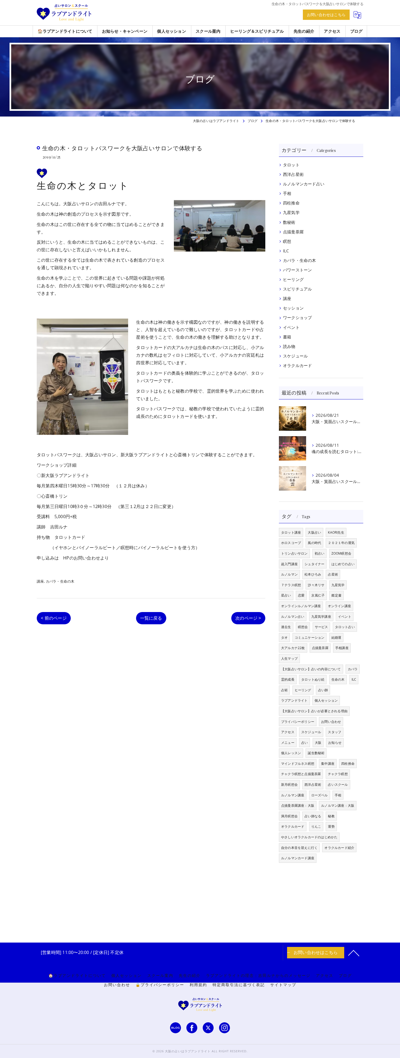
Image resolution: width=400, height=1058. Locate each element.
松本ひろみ (312, 574)
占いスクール (338, 784)
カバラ (353, 669)
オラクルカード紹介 (339, 847)
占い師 (323, 690)
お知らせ (334, 742)
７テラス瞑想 (291, 585)
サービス (321, 627)
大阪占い (314, 532)
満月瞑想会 (289, 816)
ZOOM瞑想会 (341, 553)
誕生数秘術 (316, 753)
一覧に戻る (151, 618)
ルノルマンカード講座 (297, 858)
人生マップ (289, 658)
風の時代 (314, 542)
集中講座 (327, 763)
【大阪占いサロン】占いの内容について (311, 669)
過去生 (286, 627)
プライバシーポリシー (297, 721)
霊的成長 (287, 679)
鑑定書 (336, 595)
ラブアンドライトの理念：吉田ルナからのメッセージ (258, 975)
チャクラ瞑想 (338, 774)
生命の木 (338, 679)
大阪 (318, 742)
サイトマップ (283, 984)
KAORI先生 (336, 532)
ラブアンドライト (294, 700)
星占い (286, 595)
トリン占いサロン (294, 553)
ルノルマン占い (292, 616)
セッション (293, 308)
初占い (320, 553)
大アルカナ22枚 (293, 648)
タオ (284, 637)
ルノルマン (289, 574)
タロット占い (345, 627)
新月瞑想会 (289, 784)
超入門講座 (289, 564)
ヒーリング (293, 279)
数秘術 (289, 222)
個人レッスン (291, 753)
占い (304, 742)
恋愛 (301, 595)
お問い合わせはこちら (326, 14)
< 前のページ (53, 618)
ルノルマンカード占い (303, 183)
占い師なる (312, 816)
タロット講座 (291, 532)
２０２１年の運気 (341, 542)
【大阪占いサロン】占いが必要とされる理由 (314, 711)
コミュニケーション (310, 637)
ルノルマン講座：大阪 (337, 805)
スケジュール (295, 356)
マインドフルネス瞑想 (297, 763)
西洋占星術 (293, 174)
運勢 (331, 826)
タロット (291, 164)
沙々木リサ (316, 585)
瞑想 (287, 241)
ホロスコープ (291, 542)
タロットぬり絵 (312, 679)
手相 (287, 193)
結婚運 (336, 637)
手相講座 (342, 648)
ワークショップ (297, 317)
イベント (291, 327)
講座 (40, 581)
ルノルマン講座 (292, 795)
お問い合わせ (87, 558)
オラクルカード (297, 365)
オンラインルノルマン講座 (301, 606)
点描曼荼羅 (293, 231)
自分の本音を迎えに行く (299, 847)
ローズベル (319, 795)
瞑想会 (303, 627)
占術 (284, 690)
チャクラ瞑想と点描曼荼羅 (301, 774)
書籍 (287, 337)
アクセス (287, 732)
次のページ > (248, 618)
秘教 (331, 816)
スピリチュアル (297, 289)
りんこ (316, 826)
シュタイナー (314, 564)
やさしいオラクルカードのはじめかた (309, 837)
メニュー (287, 742)
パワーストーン (297, 270)
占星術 (333, 574)
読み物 (289, 346)
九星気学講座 (321, 616)
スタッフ (334, 732)
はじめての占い (343, 564)
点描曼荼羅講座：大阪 (297, 805)
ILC (286, 250)
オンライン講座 (339, 606)
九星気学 (291, 212)
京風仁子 (318, 595)
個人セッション (326, 700)
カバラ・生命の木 (60, 581)
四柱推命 (291, 203)
